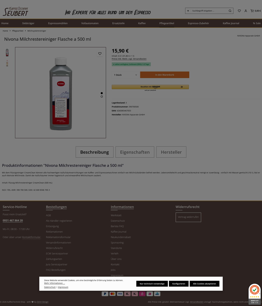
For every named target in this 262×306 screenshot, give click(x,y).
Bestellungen (56, 206)
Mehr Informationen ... (54, 283)
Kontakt (115, 264)
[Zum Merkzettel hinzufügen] (100, 53)
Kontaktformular (31, 237)
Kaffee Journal (118, 231)
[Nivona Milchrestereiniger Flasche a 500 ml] (60, 92)
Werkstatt (116, 215)
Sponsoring (117, 242)
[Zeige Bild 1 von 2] (102, 93)
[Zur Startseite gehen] (14, 10)
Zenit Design (42, 302)
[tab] (94, 152)
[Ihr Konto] (246, 11)
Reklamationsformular (58, 237)
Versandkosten (196, 302)
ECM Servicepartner (57, 253)
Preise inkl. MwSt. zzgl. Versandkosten (129, 58)
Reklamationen (54, 231)
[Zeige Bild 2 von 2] (102, 97)
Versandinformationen (58, 242)
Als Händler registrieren (59, 220)
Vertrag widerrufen (188, 217)
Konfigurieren (178, 283)
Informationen (122, 206)
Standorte (116, 248)
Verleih (114, 253)
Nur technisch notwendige (152, 283)
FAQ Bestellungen (56, 269)
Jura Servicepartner (56, 264)
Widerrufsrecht (54, 248)
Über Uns (116, 259)
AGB (48, 215)
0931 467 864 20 (13, 220)
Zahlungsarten (54, 259)
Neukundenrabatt (121, 237)
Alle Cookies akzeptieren (204, 283)
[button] (150, 88)
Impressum (117, 275)
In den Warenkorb (164, 74)
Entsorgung (52, 226)
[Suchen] (230, 11)
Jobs (113, 269)
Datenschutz (118, 220)
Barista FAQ (117, 226)
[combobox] (209, 11)
